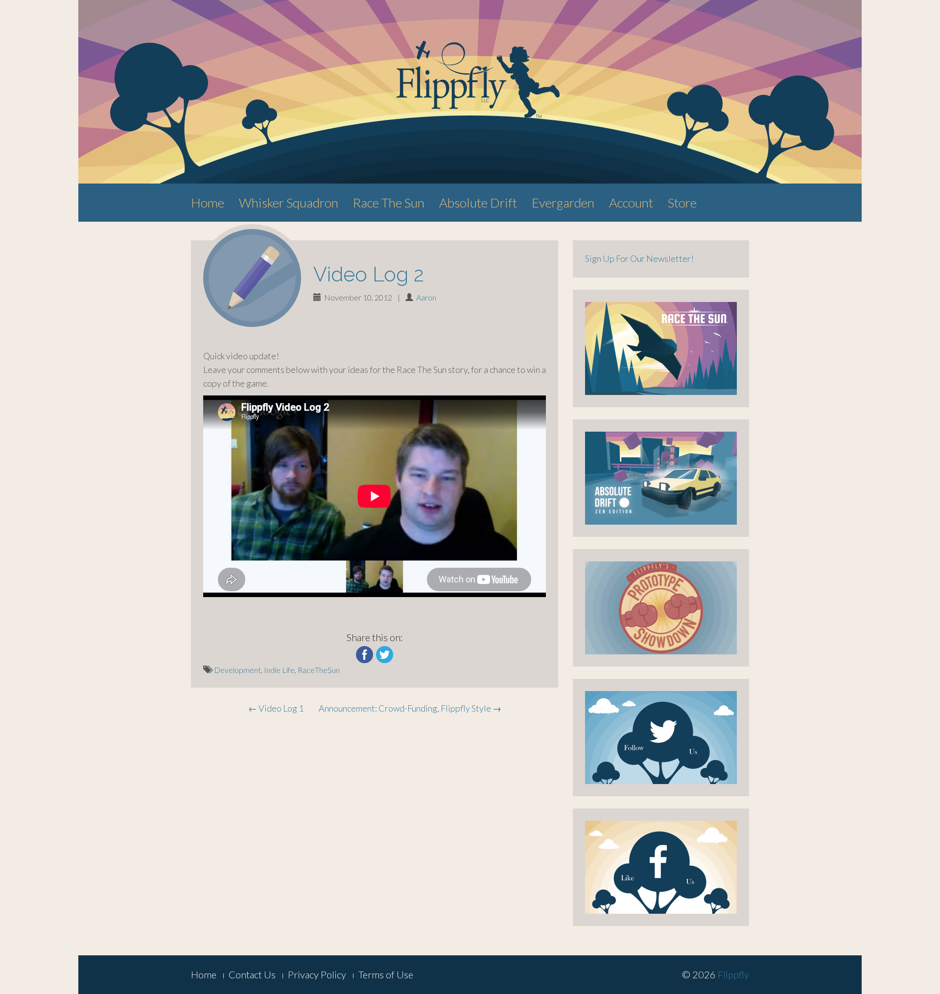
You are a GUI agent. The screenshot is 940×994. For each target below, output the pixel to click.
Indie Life (279, 669)
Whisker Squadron (288, 202)
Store (682, 202)
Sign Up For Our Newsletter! (639, 258)
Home (207, 202)
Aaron (426, 297)
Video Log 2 (368, 274)
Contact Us (252, 974)
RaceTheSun (319, 669)
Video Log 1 (276, 708)
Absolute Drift (478, 202)
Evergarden (563, 202)
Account (631, 202)
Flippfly (733, 974)
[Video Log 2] (252, 278)
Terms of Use (385, 974)
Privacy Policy (317, 974)
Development (237, 669)
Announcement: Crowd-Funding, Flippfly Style (410, 708)
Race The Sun (388, 202)
